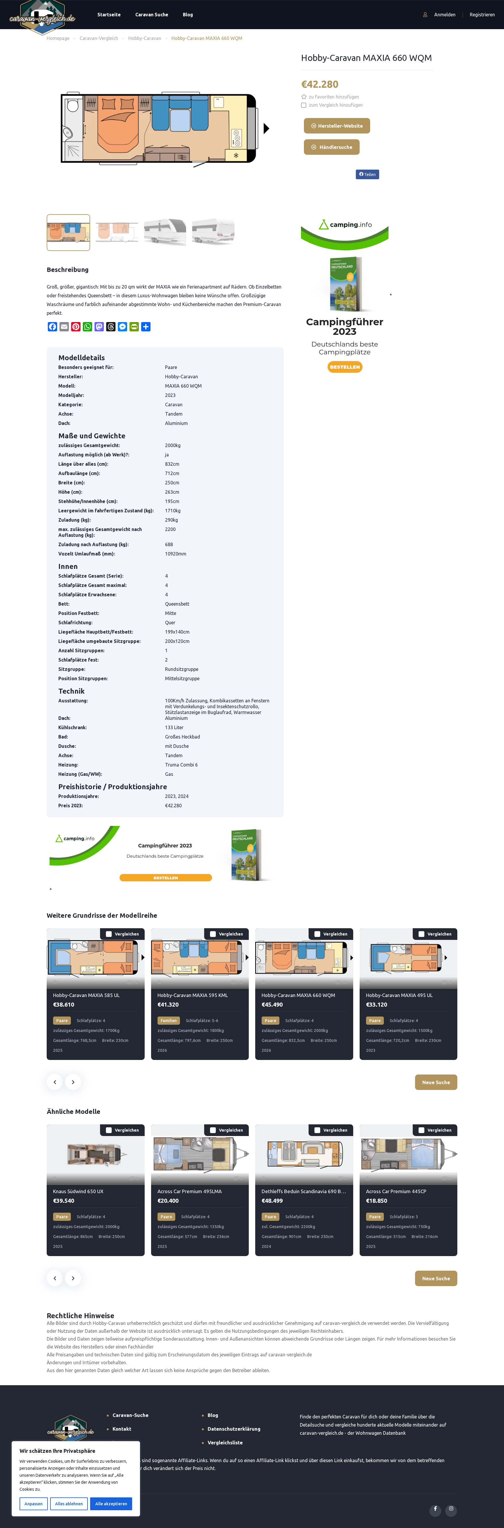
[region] (76, 1478)
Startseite (109, 14)
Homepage (58, 38)
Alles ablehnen (69, 1503)
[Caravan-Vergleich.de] (42, 14)
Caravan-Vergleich (99, 38)
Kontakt (122, 1429)
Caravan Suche (151, 14)
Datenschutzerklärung (234, 1429)
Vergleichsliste (225, 1442)
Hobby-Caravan (144, 38)
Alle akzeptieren (111, 1503)
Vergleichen (127, 934)
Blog (188, 14)
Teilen (369, 174)
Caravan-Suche (130, 1415)
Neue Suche (436, 1082)
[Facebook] (435, 1511)
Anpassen (33, 1503)
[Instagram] (451, 1511)
